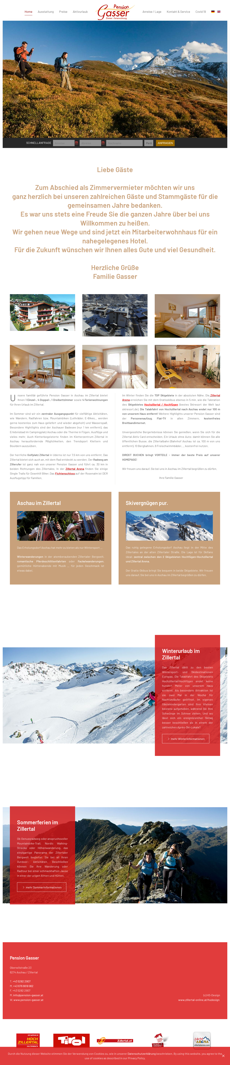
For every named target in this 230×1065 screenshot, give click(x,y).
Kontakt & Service (178, 11)
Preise (63, 11)
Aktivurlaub (80, 11)
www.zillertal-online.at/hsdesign (199, 999)
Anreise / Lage (151, 11)
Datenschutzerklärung (142, 1053)
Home (28, 11)
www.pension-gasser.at (28, 999)
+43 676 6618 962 (23, 986)
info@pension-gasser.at (28, 995)
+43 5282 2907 (22, 981)
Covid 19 (201, 11)
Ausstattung (46, 11)
